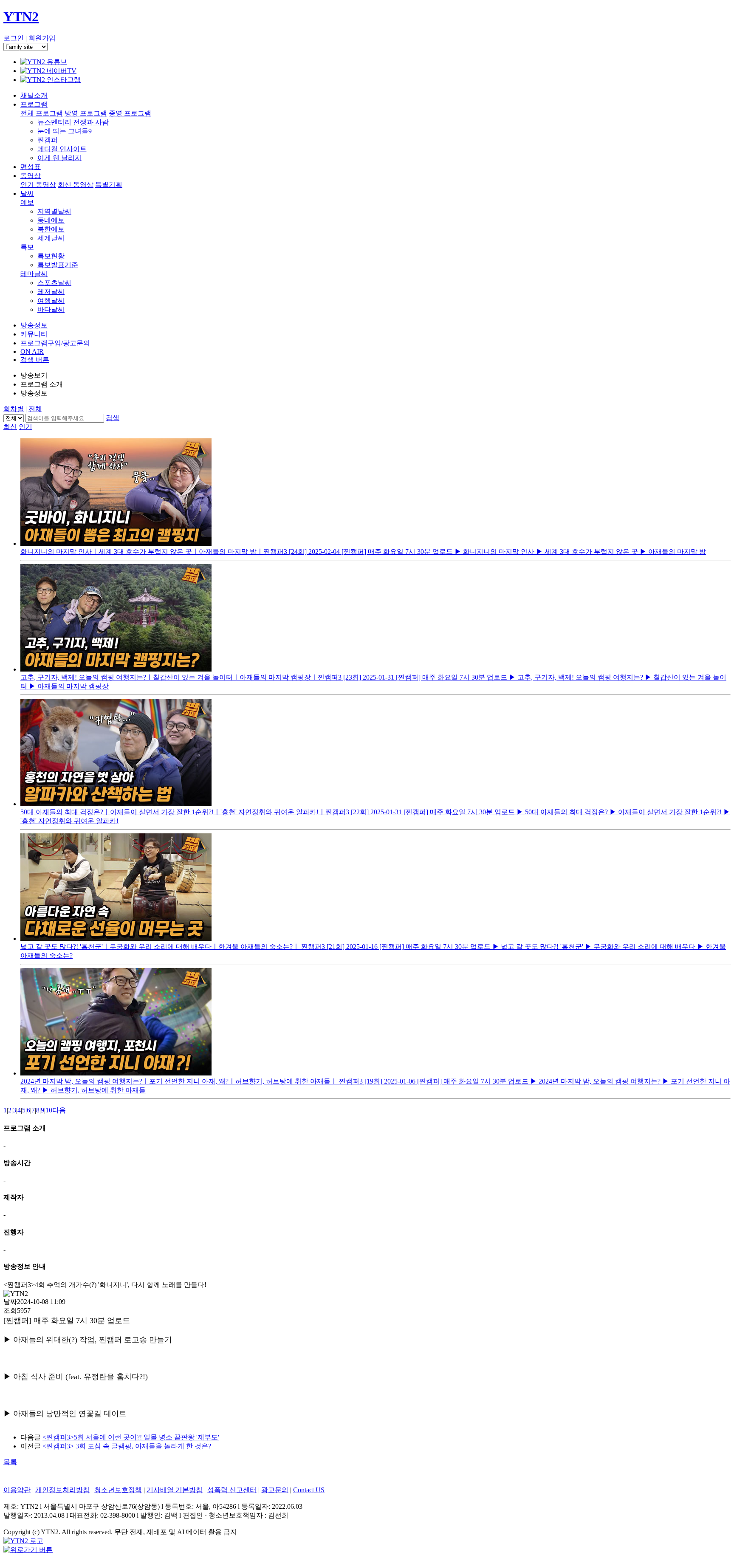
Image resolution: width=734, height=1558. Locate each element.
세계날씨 (51, 238)
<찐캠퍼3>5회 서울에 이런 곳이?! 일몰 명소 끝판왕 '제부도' (130, 1437)
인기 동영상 (38, 184)
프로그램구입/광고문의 (55, 343)
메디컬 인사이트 (62, 148)
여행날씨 (51, 300)
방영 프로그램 (86, 113)
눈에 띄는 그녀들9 (64, 131)
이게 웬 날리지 (59, 157)
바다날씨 (51, 309)
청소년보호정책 (118, 1489)
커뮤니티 (34, 334)
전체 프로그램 (41, 113)
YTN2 (21, 16)
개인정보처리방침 (62, 1489)
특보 (27, 247)
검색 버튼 (34, 359)
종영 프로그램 (130, 113)
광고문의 (274, 1489)
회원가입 (42, 38)
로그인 (13, 38)
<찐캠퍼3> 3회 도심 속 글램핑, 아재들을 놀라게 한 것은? (126, 1446)
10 (48, 1110)
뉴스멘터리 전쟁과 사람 (73, 122)
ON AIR (32, 351)
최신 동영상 (75, 184)
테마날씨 (34, 273)
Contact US (309, 1489)
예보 (27, 202)
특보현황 (51, 256)
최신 (10, 426)
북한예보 (51, 229)
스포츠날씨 (54, 282)
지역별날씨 (54, 211)
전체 (35, 408)
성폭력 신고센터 (232, 1489)
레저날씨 (51, 291)
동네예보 (51, 220)
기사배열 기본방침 (175, 1489)
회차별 (13, 408)
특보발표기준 (57, 264)
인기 (25, 426)
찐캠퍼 (47, 140)
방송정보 (34, 325)
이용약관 (17, 1489)
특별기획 (108, 184)
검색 (112, 417)
